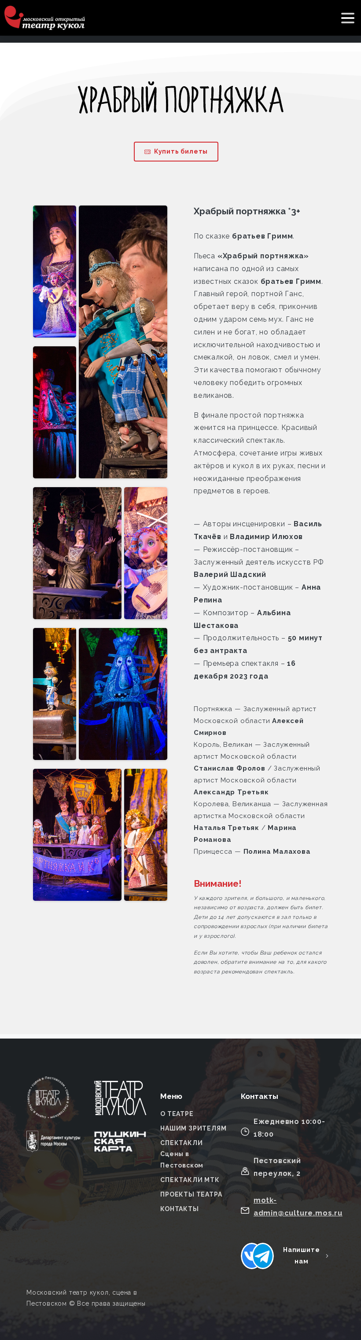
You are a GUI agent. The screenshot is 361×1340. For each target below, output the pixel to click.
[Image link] (120, 1103)
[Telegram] (263, 1256)
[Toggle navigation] (348, 18)
